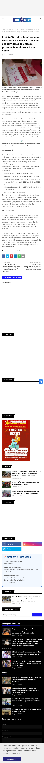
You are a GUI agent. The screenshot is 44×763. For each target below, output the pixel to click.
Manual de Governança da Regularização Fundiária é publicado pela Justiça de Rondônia (26, 680)
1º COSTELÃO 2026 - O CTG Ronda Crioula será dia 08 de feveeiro (26, 483)
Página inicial (6, 29)
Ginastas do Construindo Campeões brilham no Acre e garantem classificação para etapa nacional (26, 701)
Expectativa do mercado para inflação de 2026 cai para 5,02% (26, 710)
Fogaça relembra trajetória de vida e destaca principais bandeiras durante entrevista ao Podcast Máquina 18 (25, 631)
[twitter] (11, 549)
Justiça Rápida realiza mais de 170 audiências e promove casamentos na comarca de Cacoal (25, 690)
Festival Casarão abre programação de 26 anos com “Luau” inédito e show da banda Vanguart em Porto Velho (26, 474)
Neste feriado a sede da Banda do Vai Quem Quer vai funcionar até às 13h (25, 492)
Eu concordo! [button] (12, 759)
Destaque (9, 251)
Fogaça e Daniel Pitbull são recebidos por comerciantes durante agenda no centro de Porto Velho (27, 663)
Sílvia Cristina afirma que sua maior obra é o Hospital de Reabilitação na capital (26, 653)
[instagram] (32, 544)
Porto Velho (14, 29)
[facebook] (11, 544)
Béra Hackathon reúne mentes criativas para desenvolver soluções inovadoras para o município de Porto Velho (26, 599)
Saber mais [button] (16, 754)
